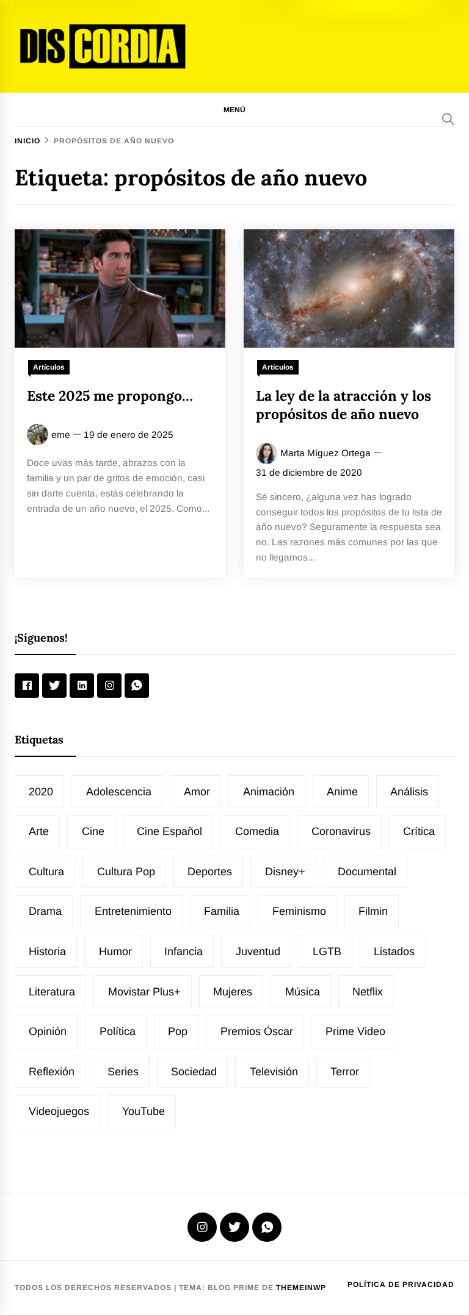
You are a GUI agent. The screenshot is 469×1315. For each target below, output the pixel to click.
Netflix (367, 992)
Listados (394, 951)
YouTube (143, 1111)
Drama (45, 911)
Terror (344, 1072)
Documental (367, 871)
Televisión (274, 1072)
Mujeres (232, 992)
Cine (93, 831)
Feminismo (299, 911)
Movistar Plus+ (144, 992)
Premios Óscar (256, 1031)
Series (123, 1072)
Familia (221, 911)
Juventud (258, 951)
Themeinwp (301, 1287)
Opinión (48, 1031)
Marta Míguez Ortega (325, 453)
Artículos (49, 367)
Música (302, 992)
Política (118, 1031)
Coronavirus (341, 831)
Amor (197, 792)
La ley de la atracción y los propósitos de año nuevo (343, 405)
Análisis (409, 792)
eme (60, 434)
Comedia (257, 831)
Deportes (209, 871)
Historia (47, 951)
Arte (39, 831)
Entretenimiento (133, 911)
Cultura (46, 871)
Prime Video (355, 1031)
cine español (169, 831)
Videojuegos (59, 1111)
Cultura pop (126, 871)
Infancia (183, 951)
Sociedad (194, 1072)
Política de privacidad (400, 1284)
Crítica (419, 831)
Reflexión (52, 1072)
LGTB (327, 951)
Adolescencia (118, 792)
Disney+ (285, 871)
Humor (115, 951)
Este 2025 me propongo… (110, 395)
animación (268, 792)
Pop (177, 1031)
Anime (342, 792)
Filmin (373, 911)
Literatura (52, 992)
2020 (41, 792)
